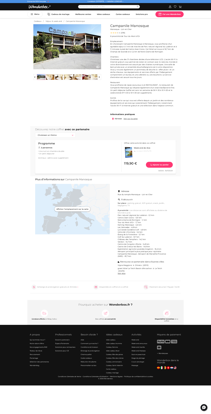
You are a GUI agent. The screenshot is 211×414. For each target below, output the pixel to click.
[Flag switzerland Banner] (168, 367)
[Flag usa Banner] (175, 367)
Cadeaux (37, 21)
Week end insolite (138, 347)
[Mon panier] (180, 6)
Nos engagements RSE (38, 347)
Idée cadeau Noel (112, 351)
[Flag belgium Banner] (165, 367)
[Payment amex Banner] (174, 343)
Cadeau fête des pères (114, 354)
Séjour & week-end (54, 21)
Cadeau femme (112, 347)
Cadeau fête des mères (114, 358)
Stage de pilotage (138, 358)
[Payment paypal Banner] (161, 343)
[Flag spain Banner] (158, 367)
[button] (36, 45)
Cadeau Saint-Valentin (114, 365)
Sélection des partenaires (39, 362)
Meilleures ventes (83, 14)
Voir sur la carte (131, 119)
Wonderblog (34, 365)
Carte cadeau (111, 369)
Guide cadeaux (86, 358)
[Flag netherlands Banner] (171, 367)
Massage (135, 365)
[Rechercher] (138, 7)
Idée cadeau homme (114, 343)
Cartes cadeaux (123, 14)
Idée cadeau (110, 340)
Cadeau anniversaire (114, 362)
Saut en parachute (138, 354)
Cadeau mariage (112, 373)
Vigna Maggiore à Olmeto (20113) (133, 265)
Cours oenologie (138, 362)
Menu (36, 14)
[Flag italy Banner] (161, 367)
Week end (135, 340)
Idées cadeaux (103, 14)
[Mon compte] (170, 6)
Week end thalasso (139, 351)
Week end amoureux (139, 343)
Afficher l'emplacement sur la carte (72, 209)
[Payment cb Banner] (167, 343)
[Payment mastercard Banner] (159, 349)
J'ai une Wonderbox (172, 14)
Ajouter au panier (161, 165)
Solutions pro (142, 14)
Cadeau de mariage (60, 14)
